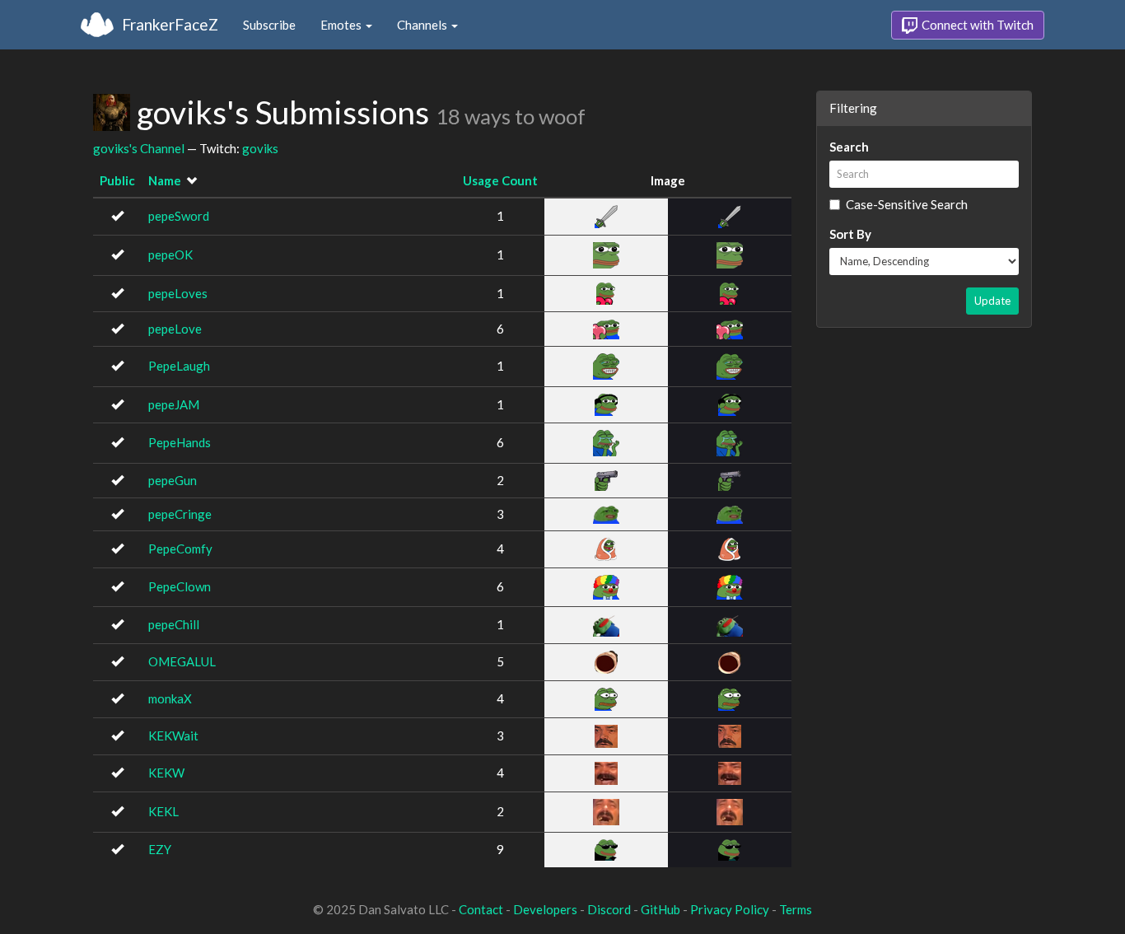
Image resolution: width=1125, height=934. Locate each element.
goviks (260, 148)
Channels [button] (423, 24)
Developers (545, 909)
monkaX (170, 698)
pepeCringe (180, 514)
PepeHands (179, 442)
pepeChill (173, 624)
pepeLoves (178, 293)
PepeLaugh (179, 365)
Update (992, 300)
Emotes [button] (342, 24)
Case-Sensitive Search (907, 204)
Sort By (850, 233)
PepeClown (179, 586)
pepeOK (170, 254)
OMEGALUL (182, 661)
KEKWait (173, 735)
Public (117, 180)
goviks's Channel (138, 148)
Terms (795, 909)
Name (164, 180)
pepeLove (175, 328)
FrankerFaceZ (170, 24)
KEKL (163, 811)
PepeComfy (180, 548)
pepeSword (178, 215)
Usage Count (500, 180)
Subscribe (269, 24)
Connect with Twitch (976, 24)
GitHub (660, 909)
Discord (609, 909)
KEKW (166, 772)
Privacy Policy (729, 909)
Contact (481, 909)
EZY (159, 849)
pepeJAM (173, 404)
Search (849, 146)
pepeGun (172, 480)
